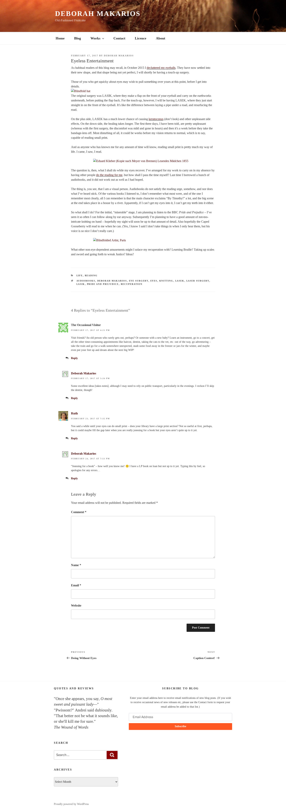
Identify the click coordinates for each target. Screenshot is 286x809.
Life (79, 275)
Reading (91, 275)
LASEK (179, 281)
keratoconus (156, 119)
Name (76, 565)
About (160, 38)
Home (60, 38)
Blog (77, 38)
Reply (74, 358)
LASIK (80, 284)
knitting (166, 281)
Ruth (74, 413)
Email (76, 585)
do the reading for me (109, 175)
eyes (153, 281)
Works (95, 38)
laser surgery (197, 281)
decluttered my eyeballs (161, 67)
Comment (78, 512)
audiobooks (85, 281)
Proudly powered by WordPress (71, 804)
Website (76, 605)
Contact (119, 38)
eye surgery (138, 281)
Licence (140, 38)
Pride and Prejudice (103, 284)
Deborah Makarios (97, 13)
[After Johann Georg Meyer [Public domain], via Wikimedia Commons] (143, 161)
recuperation (132, 284)
